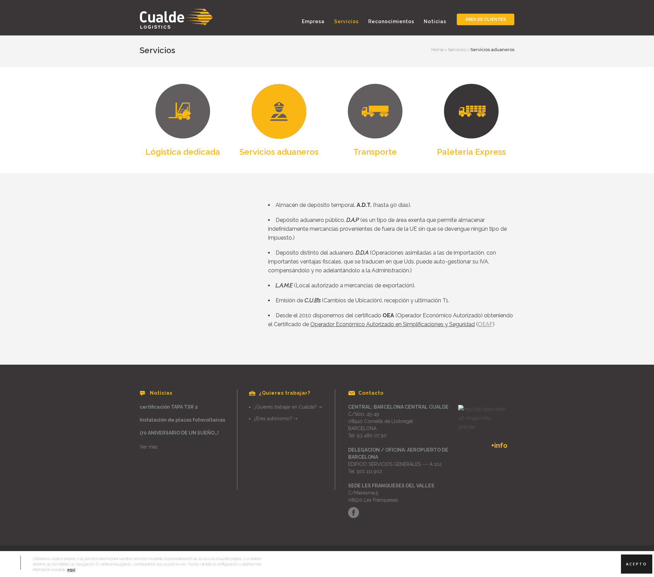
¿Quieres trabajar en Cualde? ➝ (288, 407)
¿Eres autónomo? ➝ (276, 418)
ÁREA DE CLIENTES (485, 19)
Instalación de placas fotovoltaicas (182, 420)
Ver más (149, 447)
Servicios (457, 49)
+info (499, 445)
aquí (71, 569)
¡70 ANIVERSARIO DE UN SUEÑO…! (179, 433)
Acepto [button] (636, 564)
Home (437, 49)
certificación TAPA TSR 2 (169, 407)
